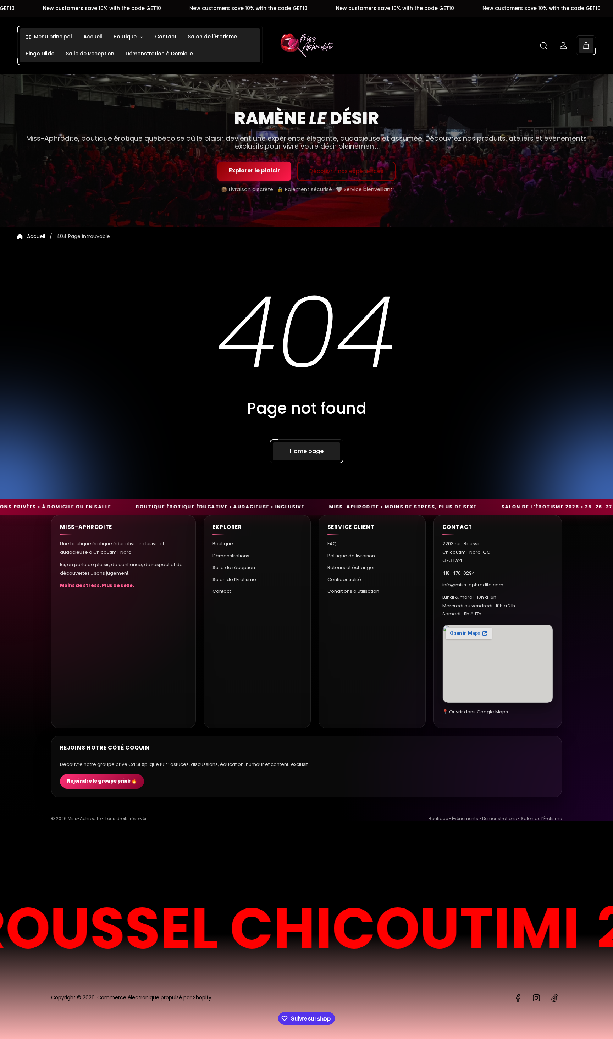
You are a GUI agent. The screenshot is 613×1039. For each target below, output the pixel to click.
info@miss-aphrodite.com (472, 584)
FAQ (332, 543)
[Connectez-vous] (563, 45)
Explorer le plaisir (254, 170)
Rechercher (542, 861)
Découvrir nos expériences (346, 171)
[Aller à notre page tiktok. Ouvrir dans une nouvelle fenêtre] (555, 998)
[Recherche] (543, 45)
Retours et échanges (351, 567)
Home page (307, 451)
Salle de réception (233, 567)
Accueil (36, 236)
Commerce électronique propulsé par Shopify (154, 997)
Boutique (222, 543)
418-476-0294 (458, 572)
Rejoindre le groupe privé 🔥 (102, 781)
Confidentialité (344, 579)
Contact (221, 590)
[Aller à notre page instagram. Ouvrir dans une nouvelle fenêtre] (536, 998)
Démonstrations (230, 555)
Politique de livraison (351, 555)
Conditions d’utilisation (353, 590)
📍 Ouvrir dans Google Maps (475, 711)
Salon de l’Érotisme (234, 579)
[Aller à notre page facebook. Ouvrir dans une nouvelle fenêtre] (518, 998)
